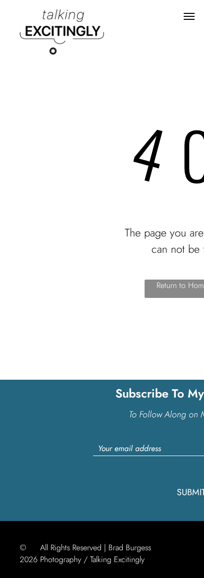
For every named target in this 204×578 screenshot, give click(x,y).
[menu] (189, 16)
